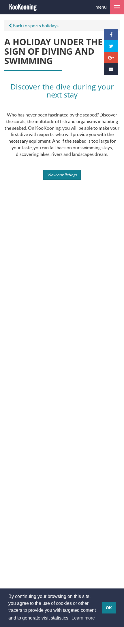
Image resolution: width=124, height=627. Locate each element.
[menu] (117, 7)
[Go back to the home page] (23, 7)
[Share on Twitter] (111, 46)
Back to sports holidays (35, 25)
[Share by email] (111, 69)
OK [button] (109, 607)
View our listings (62, 174)
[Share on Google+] (111, 57)
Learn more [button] (83, 617)
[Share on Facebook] (111, 34)
